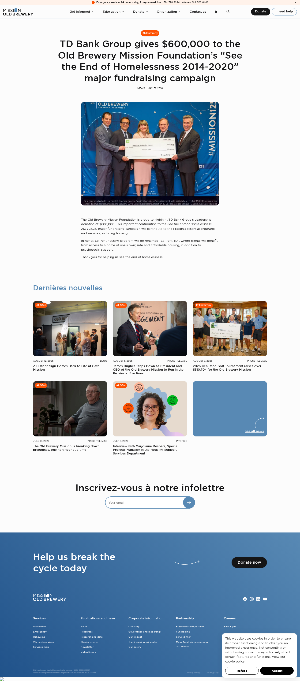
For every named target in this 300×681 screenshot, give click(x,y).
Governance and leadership (144, 631)
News (141, 88)
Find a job (230, 626)
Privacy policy (212, 673)
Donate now (249, 562)
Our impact (135, 636)
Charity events (89, 642)
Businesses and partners (190, 626)
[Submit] (189, 502)
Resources (87, 631)
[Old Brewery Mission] (18, 12)
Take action (111, 12)
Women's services (43, 642)
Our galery (134, 646)
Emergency (40, 631)
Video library (88, 652)
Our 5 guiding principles (142, 642)
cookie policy (234, 661)
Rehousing (39, 636)
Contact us (198, 12)
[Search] (228, 12)
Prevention (39, 626)
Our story (133, 626)
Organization (167, 12)
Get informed (80, 12)
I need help (284, 11)
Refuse (242, 671)
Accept (277, 671)
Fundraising (183, 631)
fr (216, 12)
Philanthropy (150, 33)
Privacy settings (194, 673)
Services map (41, 646)
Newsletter (87, 646)
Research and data (92, 636)
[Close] (295, 2)
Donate (138, 12)
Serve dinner (183, 636)
